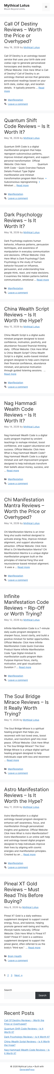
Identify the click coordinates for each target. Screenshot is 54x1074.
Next (18, 975)
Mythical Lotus (16, 5)
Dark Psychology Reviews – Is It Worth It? (23, 220)
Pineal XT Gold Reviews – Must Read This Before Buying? (23, 892)
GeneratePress (27, 1069)
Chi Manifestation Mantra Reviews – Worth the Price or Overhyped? (25, 508)
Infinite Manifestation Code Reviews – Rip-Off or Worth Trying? (26, 605)
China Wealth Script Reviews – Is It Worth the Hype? (26, 314)
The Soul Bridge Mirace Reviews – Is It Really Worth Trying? (26, 705)
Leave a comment (18, 104)
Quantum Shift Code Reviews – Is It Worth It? (27, 126)
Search (8, 990)
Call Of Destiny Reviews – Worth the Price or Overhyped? (23, 32)
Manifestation (15, 100)
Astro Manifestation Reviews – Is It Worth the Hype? (26, 795)
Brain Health (15, 956)
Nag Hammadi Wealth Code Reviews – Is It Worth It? (20, 412)
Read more (22, 185)
